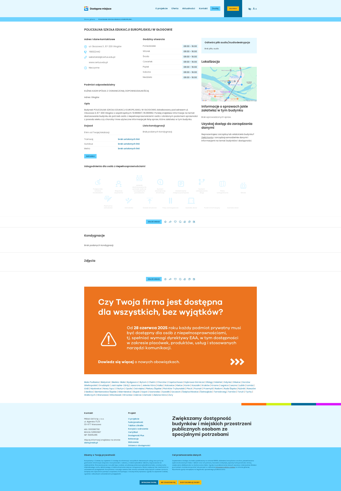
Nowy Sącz (108, 388)
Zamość (147, 394)
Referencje (133, 438)
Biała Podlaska (91, 382)
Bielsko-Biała (118, 382)
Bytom (143, 382)
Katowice (169, 385)
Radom (218, 388)
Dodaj (215, 8)
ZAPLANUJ (90, 156)
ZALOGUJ (233, 8)
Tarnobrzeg (220, 391)
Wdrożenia (133, 442)
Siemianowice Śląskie (106, 391)
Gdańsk (218, 382)
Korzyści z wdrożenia (138, 428)
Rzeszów (251, 388)
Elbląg (209, 382)
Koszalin (196, 385)
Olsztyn (120, 388)
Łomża (250, 385)
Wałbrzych (90, 394)
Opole (129, 388)
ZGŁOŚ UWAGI (154, 222)
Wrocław (127, 394)
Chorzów (161, 382)
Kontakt (203, 8)
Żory (170, 394)
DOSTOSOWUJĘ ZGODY (190, 482)
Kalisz (160, 385)
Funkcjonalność (135, 422)
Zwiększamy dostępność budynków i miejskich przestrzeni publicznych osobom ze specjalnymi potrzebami (211, 425)
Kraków (206, 385)
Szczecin (175, 391)
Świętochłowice (190, 391)
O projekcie (161, 8)
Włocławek (115, 394)
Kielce (179, 385)
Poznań (198, 388)
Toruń (241, 391)
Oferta (174, 8)
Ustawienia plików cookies (225, 467)
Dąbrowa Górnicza (194, 382)
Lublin (242, 385)
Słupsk (136, 391)
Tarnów (232, 391)
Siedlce (89, 391)
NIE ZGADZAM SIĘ (168, 482)
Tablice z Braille (135, 425)
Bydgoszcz (132, 382)
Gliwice (236, 382)
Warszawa (102, 394)
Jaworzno (135, 385)
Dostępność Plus (136, 435)
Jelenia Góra (149, 385)
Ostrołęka (139, 388)
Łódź (86, 388)
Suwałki (166, 391)
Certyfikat (133, 432)
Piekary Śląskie (153, 388)
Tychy (248, 391)
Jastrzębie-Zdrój (120, 385)
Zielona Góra (160, 394)
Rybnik (241, 388)
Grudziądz (104, 385)
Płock (189, 388)
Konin (187, 385)
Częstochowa (175, 382)
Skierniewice (124, 391)
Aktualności (188, 8)
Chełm (151, 382)
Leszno (233, 385)
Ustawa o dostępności (139, 445)
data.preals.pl (91, 442)
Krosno (215, 385)
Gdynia (227, 382)
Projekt (132, 413)
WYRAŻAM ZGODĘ (148, 482)
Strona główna (89, 19)
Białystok (105, 382)
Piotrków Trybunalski (174, 388)
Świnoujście (206, 391)
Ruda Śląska (230, 388)
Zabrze (137, 394)
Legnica (224, 385)
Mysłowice (95, 388)
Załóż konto (207, 137)
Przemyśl (208, 388)
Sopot (144, 391)
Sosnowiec (154, 391)
